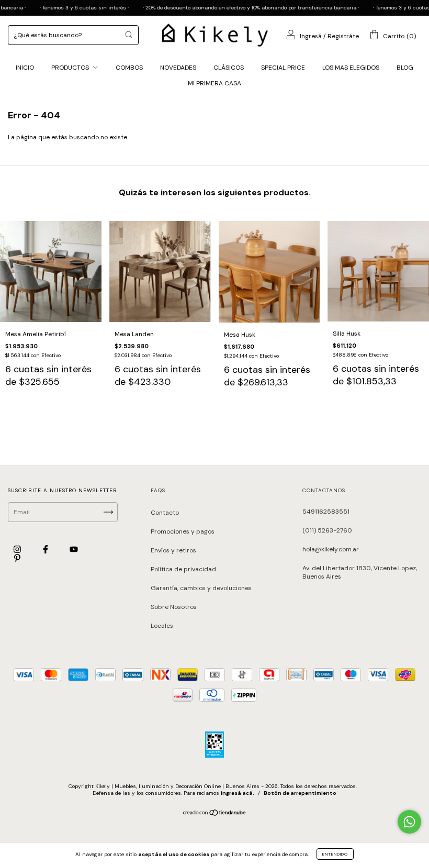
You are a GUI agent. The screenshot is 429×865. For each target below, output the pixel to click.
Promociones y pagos (182, 531)
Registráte (343, 36)
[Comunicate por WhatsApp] (409, 822)
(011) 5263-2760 (327, 530)
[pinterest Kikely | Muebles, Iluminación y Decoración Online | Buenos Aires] (17, 558)
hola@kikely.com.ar (330, 549)
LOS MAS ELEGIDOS (350, 67)
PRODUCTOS (71, 67)
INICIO (25, 67)
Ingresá (311, 36)
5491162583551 (325, 511)
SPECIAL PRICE (283, 67)
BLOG (405, 67)
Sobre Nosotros (174, 607)
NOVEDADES (178, 67)
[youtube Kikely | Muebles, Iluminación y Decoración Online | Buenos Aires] (73, 550)
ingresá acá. (237, 793)
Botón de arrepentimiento (300, 793)
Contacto (165, 512)
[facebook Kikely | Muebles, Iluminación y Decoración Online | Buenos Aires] (46, 550)
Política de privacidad (183, 569)
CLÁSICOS (228, 67)
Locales (162, 626)
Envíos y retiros (173, 550)
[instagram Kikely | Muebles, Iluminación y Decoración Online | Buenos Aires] (18, 550)
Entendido (335, 854)
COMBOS (129, 67)
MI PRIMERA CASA (214, 83)
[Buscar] (129, 34)
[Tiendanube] (214, 814)
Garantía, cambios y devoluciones (201, 588)
